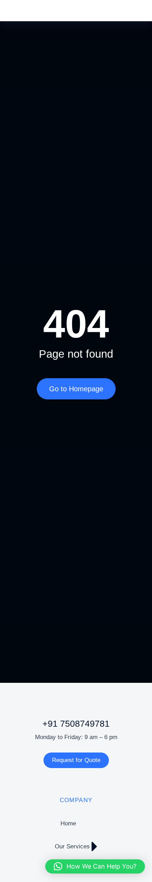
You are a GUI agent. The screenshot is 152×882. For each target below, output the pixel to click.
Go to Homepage (76, 389)
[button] (95, 866)
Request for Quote (76, 760)
